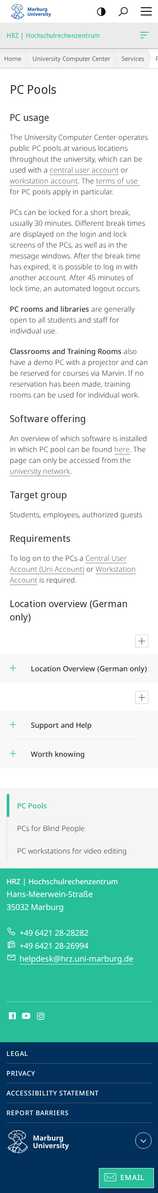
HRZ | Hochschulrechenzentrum (146, 35)
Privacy (20, 1073)
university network (40, 471)
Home (12, 58)
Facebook (11, 1016)
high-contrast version (101, 11)
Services (133, 58)
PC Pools (32, 805)
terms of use (118, 180)
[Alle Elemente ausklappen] (141, 641)
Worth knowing (58, 751)
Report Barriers (37, 1112)
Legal (17, 1053)
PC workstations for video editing (72, 851)
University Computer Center (71, 58)
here (122, 449)
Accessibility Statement (52, 1093)
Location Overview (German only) (89, 665)
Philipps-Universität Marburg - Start (34, 11)
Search (123, 11)
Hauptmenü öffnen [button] (146, 11)
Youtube (25, 1016)
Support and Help (61, 722)
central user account (84, 170)
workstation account (44, 180)
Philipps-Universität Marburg (54, 1154)
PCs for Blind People (51, 828)
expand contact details (143, 1141)
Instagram (41, 1016)
